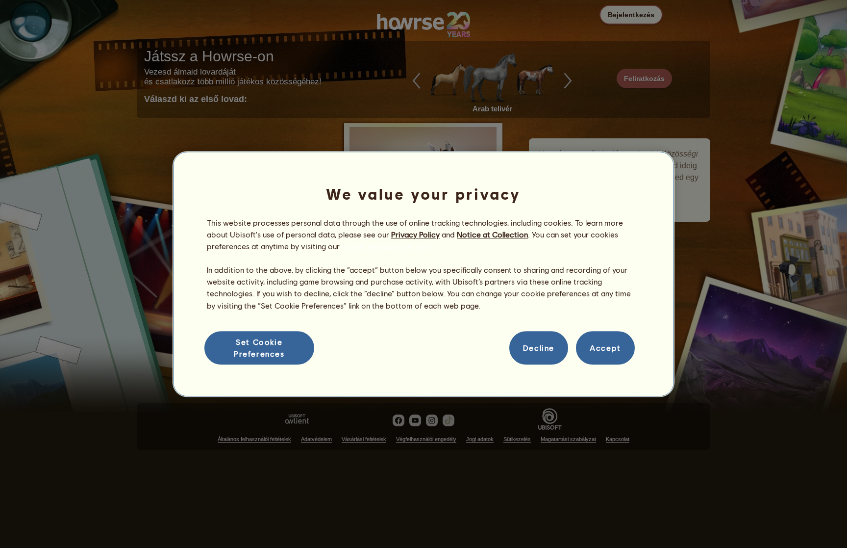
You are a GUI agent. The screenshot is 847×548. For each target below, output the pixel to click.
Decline (538, 347)
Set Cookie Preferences (259, 347)
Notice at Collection (492, 234)
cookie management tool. (386, 246)
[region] (423, 274)
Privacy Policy (415, 234)
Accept (605, 347)
